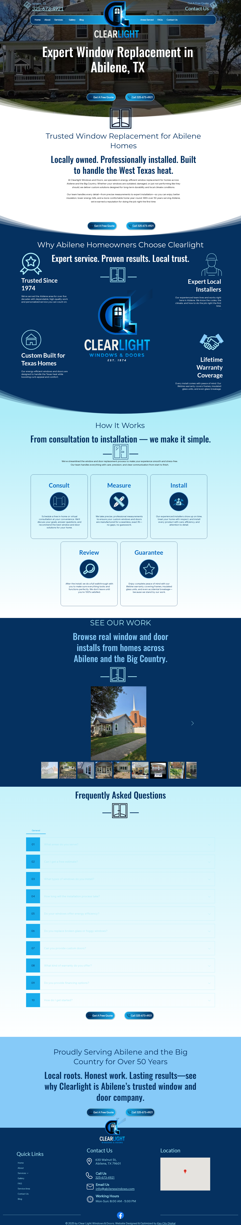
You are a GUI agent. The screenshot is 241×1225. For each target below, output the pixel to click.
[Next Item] (192, 723)
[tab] (36, 830)
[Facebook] (120, 1215)
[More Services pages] (64, 20)
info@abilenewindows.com (115, 1189)
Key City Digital (166, 1223)
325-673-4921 (47, 8)
